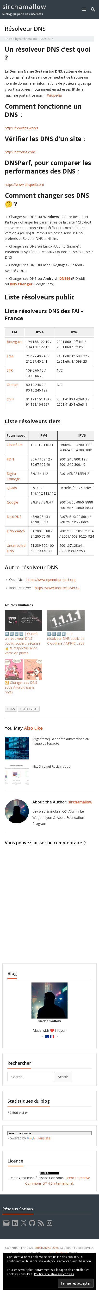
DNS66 (64, 278)
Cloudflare (15, 444)
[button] (85, 9)
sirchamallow (24, 6)
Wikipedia (54, 95)
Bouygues (14, 341)
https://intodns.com (20, 152)
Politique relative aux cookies (54, 1274)
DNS (12, 709)
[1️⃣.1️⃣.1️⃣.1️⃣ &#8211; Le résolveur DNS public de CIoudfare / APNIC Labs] (66, 620)
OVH (10, 399)
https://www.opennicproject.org (50, 579)
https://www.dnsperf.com (24, 184)
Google (12, 502)
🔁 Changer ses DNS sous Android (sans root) (21, 687)
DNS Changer (21, 284)
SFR (10, 370)
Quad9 (12, 487)
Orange (12, 384)
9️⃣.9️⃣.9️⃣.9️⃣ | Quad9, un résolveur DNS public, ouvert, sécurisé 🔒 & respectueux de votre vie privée (22, 643)
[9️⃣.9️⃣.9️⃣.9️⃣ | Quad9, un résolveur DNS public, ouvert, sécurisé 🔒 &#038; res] (23, 620)
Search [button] (63, 1077)
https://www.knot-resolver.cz (57, 587)
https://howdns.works (21, 128)
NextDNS (14, 516)
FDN (10, 459)
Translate (43, 1138)
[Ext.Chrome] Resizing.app (51, 766)
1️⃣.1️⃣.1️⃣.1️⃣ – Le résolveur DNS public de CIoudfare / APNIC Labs (65, 638)
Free (10, 356)
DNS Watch (16, 531)
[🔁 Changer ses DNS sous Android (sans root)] (23, 669)
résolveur (30, 709)
